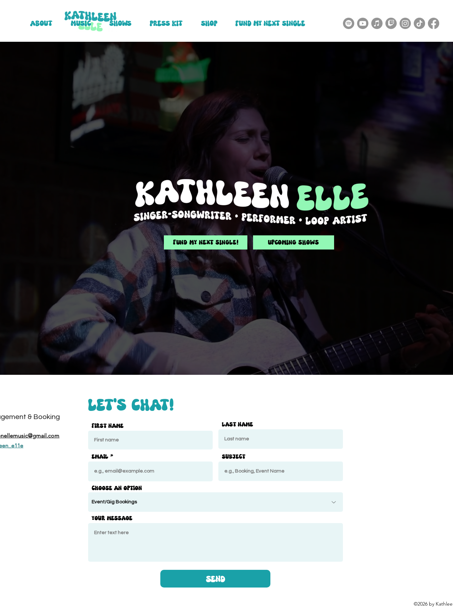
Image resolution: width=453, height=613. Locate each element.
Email (100, 456)
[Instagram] (405, 23)
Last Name (237, 424)
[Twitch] (391, 23)
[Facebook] (433, 23)
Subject (233, 456)
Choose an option (117, 488)
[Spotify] (348, 23)
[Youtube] (362, 23)
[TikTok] (419, 23)
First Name (108, 425)
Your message (112, 518)
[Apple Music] (377, 23)
